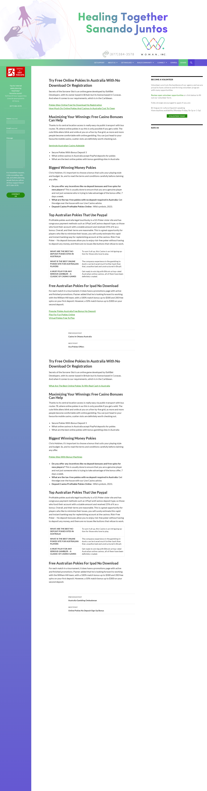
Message (9, 138)
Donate (183, 62)
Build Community (144, 62)
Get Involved (126, 62)
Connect (161, 62)
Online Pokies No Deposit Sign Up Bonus (86, 609)
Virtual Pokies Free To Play (62, 318)
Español (174, 62)
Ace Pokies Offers (76, 345)
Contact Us (16, 195)
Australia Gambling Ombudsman (82, 599)
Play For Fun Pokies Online (62, 314)
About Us (111, 62)
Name (12, 118)
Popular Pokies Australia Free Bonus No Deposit (72, 311)
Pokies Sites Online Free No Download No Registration (75, 105)
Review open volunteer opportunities (167, 95)
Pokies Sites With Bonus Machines (65, 456)
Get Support (99, 62)
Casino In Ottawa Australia (80, 335)
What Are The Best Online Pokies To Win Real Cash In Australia (79, 385)
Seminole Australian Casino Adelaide (66, 145)
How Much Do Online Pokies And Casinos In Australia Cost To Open (82, 108)
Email (11, 128)
